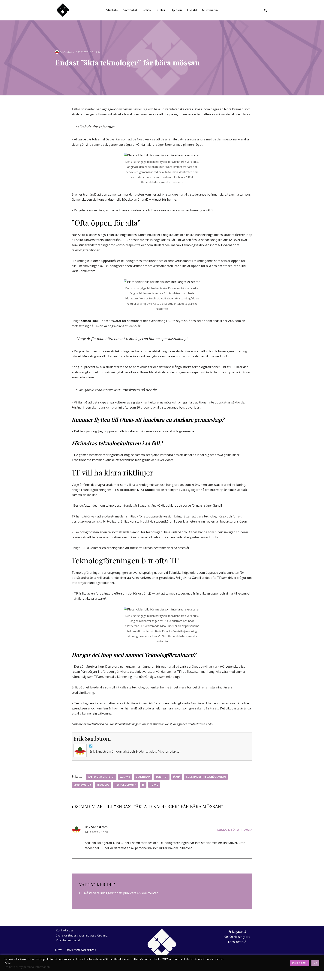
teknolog (103, 784)
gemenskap (143, 776)
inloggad (106, 893)
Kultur (161, 10)
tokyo (154, 784)
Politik (146, 10)
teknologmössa (125, 784)
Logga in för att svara (234, 830)
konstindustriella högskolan (206, 776)
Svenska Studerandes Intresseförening (81, 935)
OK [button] (315, 962)
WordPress (88, 950)
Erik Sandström (67, 52)
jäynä (176, 776)
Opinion (176, 10)
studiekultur (82, 784)
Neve (58, 950)
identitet (161, 776)
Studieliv (112, 10)
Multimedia (210, 10)
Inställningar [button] (299, 962)
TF (143, 784)
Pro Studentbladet (68, 940)
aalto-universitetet (101, 776)
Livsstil (192, 10)
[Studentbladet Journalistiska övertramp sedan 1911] (62, 10)
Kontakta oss (65, 930)
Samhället (130, 10)
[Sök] (265, 10)
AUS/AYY (125, 776)
